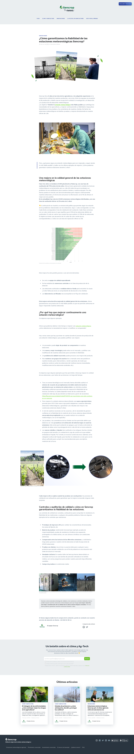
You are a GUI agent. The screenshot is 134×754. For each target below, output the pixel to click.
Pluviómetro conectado (34, 747)
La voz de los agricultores (75, 18)
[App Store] (115, 740)
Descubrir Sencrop (125, 4)
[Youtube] (109, 740)
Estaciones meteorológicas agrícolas (16, 747)
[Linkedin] (105, 740)
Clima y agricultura (48, 18)
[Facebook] (84, 627)
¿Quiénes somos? (75, 747)
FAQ (83, 747)
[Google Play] (124, 740)
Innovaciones (61, 18)
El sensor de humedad (63, 747)
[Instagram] (96, 740)
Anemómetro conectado (49, 747)
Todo (38, 18)
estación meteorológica (83, 326)
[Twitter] (87, 627)
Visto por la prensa (92, 18)
